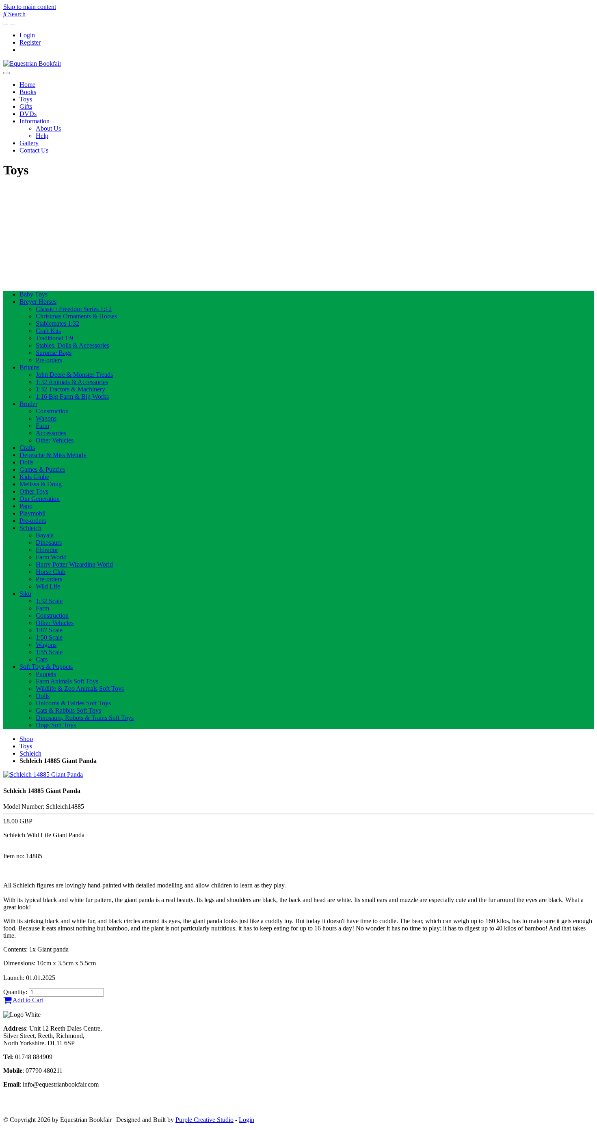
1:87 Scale (49, 630)
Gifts (25, 106)
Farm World (51, 557)
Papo (25, 506)
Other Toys (33, 491)
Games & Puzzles (42, 469)
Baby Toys (33, 294)
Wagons (46, 418)
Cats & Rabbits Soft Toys (68, 710)
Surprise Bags (53, 352)
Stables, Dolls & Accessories (72, 345)
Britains (29, 367)
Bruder (28, 403)
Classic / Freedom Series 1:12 (74, 308)
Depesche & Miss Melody (53, 454)
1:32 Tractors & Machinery (70, 389)
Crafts (27, 447)
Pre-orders (49, 360)
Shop (26, 738)
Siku (25, 593)
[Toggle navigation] (6, 73)
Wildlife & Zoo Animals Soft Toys (80, 688)
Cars (42, 659)
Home (27, 84)
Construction (52, 411)
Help (42, 135)
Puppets (46, 673)
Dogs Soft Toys (56, 725)
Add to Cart (27, 1000)
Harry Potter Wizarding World (74, 564)
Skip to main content (29, 6)
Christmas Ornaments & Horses (76, 316)
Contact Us (33, 150)
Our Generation (39, 498)
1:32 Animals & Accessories (72, 381)
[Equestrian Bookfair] (32, 63)
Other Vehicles (55, 440)
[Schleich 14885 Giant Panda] (43, 774)
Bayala (45, 535)
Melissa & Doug (40, 484)
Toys (25, 99)
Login (27, 35)
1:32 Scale (49, 600)
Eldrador (47, 549)
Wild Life (48, 586)
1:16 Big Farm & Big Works (72, 396)
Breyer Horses (37, 301)
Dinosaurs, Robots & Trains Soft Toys (85, 717)
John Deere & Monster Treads (74, 374)
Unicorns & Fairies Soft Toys (73, 703)
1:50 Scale (49, 637)
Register (30, 42)
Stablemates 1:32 (57, 323)
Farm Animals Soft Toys (67, 681)
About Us (48, 128)
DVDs (28, 113)
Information (34, 121)
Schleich (30, 527)
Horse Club (50, 571)
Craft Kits (48, 330)
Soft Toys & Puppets (46, 666)
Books (27, 91)
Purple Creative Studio (204, 1119)
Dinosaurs (49, 542)
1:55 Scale (49, 652)
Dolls (26, 462)
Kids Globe (34, 476)
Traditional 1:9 (54, 338)
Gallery (29, 143)
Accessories (51, 433)
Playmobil (32, 513)
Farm (42, 425)
